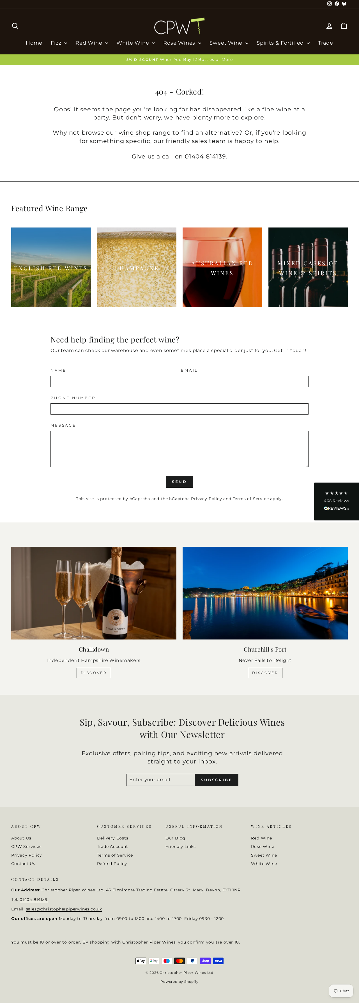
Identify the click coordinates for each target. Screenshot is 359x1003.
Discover (94, 673)
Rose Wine (262, 846)
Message (63, 425)
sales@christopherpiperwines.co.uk (64, 909)
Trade (325, 43)
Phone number (73, 398)
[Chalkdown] (93, 593)
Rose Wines (180, 43)
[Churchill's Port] (265, 593)
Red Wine (89, 43)
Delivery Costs (112, 838)
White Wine (133, 43)
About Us (21, 838)
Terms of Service (251, 498)
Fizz (57, 43)
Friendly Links (180, 846)
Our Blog (175, 838)
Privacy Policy (206, 498)
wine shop (135, 132)
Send (179, 481)
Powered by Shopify (179, 981)
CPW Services (26, 846)
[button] (336, 502)
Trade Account (112, 846)
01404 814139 (34, 899)
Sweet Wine (227, 43)
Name (58, 370)
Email (189, 370)
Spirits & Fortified (281, 43)
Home (34, 43)
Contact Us (23, 863)
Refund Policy (112, 863)
